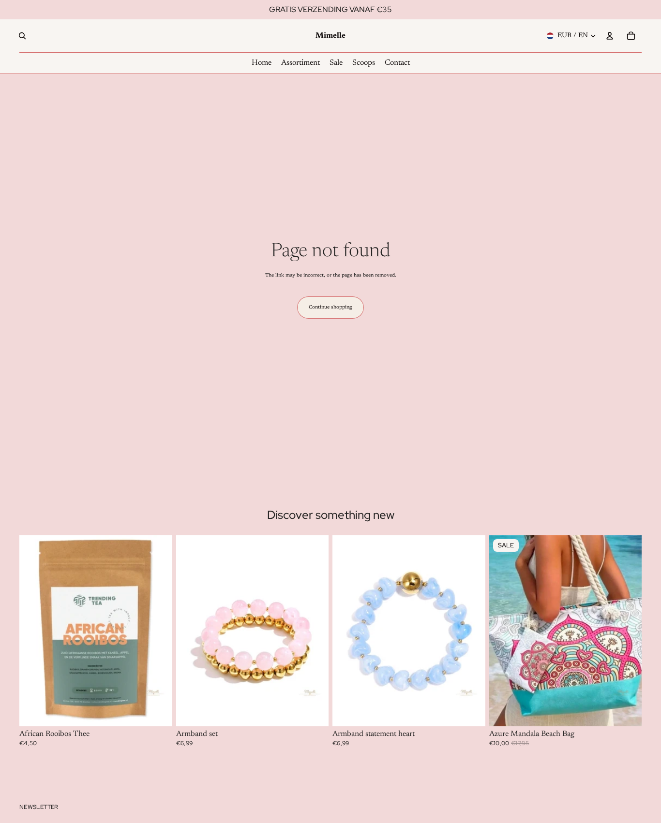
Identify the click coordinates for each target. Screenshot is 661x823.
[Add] (157, 711)
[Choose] (313, 711)
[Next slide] (314, 630)
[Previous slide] (190, 630)
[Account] (609, 35)
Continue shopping (330, 307)
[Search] (22, 35)
